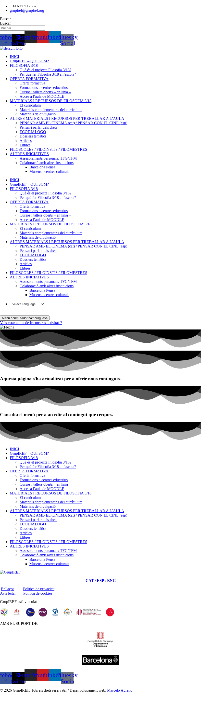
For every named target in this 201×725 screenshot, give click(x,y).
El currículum (30, 105)
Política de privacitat (38, 589)
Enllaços (7, 589)
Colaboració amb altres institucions (47, 163)
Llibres (25, 145)
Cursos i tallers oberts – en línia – (45, 92)
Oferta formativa (32, 83)
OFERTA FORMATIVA (29, 79)
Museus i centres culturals (49, 171)
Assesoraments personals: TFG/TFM (48, 158)
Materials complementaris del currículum (51, 110)
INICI (14, 57)
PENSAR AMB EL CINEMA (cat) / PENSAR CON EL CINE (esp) (73, 123)
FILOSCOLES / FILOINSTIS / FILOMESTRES (48, 149)
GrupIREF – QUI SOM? (29, 61)
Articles (26, 140)
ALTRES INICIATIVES (29, 154)
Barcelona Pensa (42, 167)
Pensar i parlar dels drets (38, 127)
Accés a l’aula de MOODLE (42, 96)
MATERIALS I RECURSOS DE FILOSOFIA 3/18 (50, 101)
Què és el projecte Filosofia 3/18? (45, 70)
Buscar (5, 19)
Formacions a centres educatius (44, 87)
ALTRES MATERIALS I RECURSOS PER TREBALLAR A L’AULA (67, 118)
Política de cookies (37, 593)
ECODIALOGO (33, 132)
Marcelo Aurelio (119, 690)
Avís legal (7, 593)
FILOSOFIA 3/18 (24, 65)
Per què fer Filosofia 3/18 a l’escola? (48, 74)
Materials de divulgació (38, 114)
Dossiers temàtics (33, 136)
